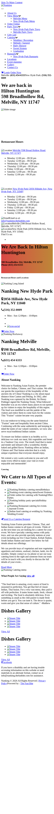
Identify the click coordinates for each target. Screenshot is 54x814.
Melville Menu (20, 18)
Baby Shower (19, 45)
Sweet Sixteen (20, 48)
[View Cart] (2, 72)
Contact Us (12, 67)
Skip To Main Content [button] (11, 2)
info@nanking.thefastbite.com (15, 220)
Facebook (7, 662)
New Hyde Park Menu (24, 21)
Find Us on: (6, 234)
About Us (11, 13)
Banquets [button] (11, 53)
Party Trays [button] (12, 26)
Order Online (13, 24)
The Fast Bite (26, 683)
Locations (11, 59)
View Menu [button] (12, 15)
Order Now (15, 72)
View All (5, 631)
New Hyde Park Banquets (25, 56)
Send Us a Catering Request (16, 519)
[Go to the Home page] (6, 5)
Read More (6, 567)
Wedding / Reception (23, 40)
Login (7, 72)
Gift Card (11, 34)
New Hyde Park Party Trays (26, 29)
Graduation (18, 51)
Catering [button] (11, 37)
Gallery (10, 64)
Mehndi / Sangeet (21, 43)
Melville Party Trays (22, 32)
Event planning (14, 62)
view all (30, 576)
